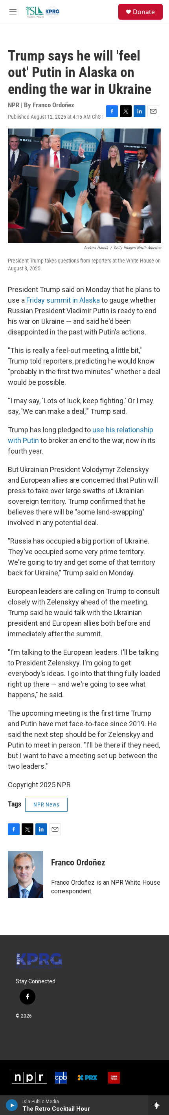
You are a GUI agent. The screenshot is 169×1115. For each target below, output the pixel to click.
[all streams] (158, 1105)
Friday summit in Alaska (63, 300)
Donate (144, 11)
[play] (12, 1105)
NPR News (46, 804)
